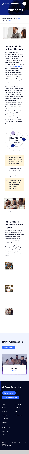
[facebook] (2, 445)
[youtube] (10, 445)
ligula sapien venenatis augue (13, 66)
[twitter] (5, 445)
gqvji (18, 18)
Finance (9, 20)
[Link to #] (24, 4)
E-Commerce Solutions (16, 135)
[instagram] (7, 445)
